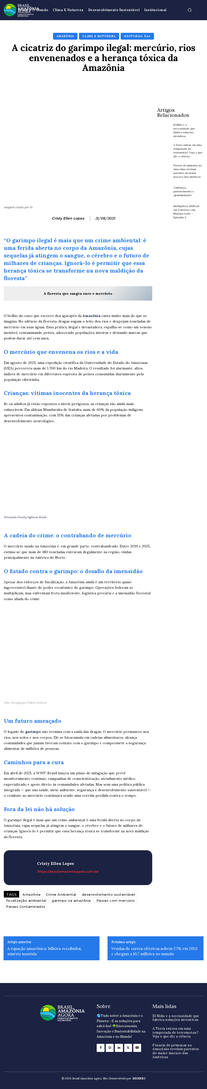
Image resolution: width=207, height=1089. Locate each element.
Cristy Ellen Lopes (68, 218)
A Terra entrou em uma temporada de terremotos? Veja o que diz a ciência (187, 150)
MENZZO (139, 1078)
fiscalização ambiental (26, 900)
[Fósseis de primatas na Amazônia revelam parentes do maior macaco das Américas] (164, 171)
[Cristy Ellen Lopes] (45, 218)
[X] (128, 1048)
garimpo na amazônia (71, 900)
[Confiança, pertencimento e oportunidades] (164, 191)
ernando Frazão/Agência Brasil (25, 517)
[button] (189, 10)
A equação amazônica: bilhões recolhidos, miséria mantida (44, 951)
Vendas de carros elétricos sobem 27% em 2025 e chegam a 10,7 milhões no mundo (154, 951)
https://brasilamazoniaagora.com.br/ (67, 871)
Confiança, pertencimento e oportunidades (183, 191)
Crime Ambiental (61, 894)
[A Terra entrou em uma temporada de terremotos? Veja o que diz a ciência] (164, 150)
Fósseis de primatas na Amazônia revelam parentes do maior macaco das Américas (175, 1051)
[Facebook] (101, 1048)
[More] (179, 86)
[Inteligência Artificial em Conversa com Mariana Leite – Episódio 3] (164, 212)
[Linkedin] (119, 1048)
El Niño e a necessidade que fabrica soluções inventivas (175, 1018)
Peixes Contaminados (25, 907)
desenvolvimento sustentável (108, 894)
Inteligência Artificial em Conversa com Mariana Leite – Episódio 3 (186, 211)
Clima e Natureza (99, 36)
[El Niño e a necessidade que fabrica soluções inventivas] (164, 130)
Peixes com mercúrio (115, 900)
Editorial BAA (137, 36)
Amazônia (65, 36)
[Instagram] (110, 1048)
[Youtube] (137, 1048)
